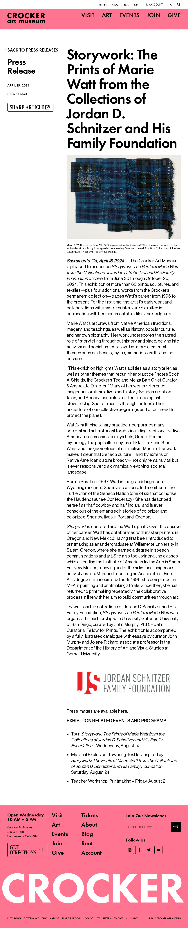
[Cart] (171, 4)
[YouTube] (158, 850)
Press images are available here (97, 711)
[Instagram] (130, 850)
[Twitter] (149, 850)
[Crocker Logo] (26, 18)
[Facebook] (139, 850)
